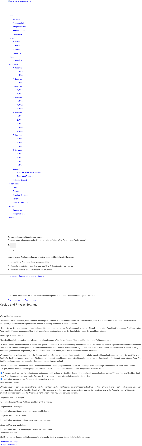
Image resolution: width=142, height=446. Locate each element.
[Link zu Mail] (9, 229)
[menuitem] (71, 25)
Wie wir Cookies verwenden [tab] (11, 316)
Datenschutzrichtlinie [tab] (8, 432)
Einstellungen (30, 300)
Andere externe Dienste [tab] (9, 382)
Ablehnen (21, 300)
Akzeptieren (12, 300)
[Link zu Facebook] (9, 223)
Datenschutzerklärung (27, 276)
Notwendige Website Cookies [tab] (11, 335)
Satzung (40, 276)
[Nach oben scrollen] (1, 291)
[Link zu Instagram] (9, 226)
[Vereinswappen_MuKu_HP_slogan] (29, 1)
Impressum (12, 276)
